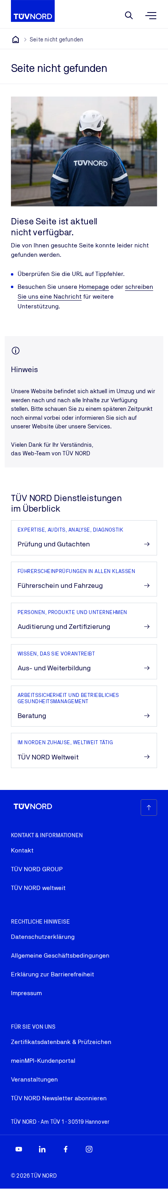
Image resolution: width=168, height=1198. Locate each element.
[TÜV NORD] (15, 39)
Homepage (94, 286)
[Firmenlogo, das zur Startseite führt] (33, 11)
